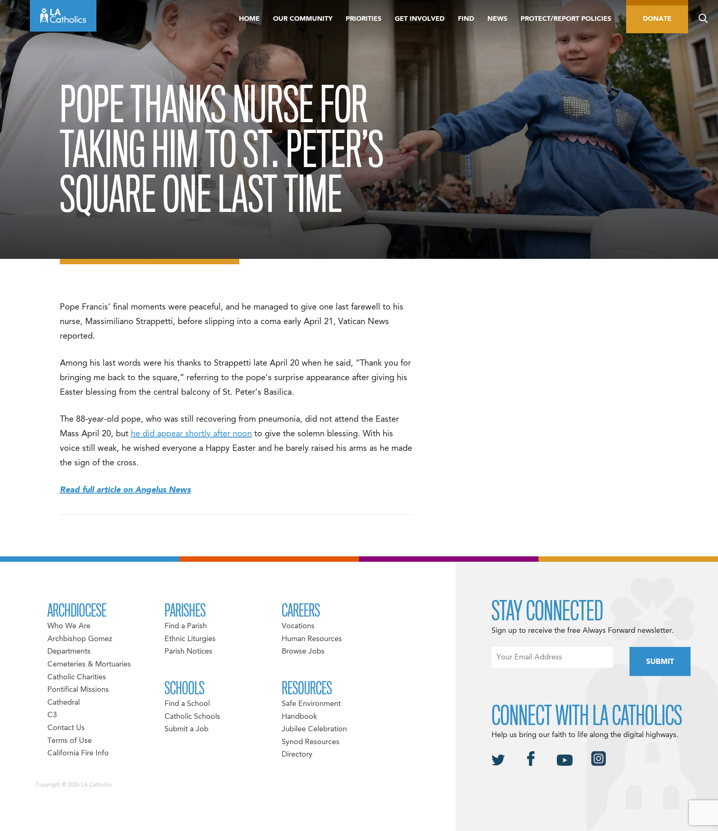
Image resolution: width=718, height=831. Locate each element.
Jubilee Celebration (314, 729)
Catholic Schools (192, 716)
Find (466, 19)
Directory (297, 754)
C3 (52, 715)
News (497, 19)
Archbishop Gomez (79, 639)
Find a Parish (186, 626)
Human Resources (312, 639)
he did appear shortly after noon (191, 434)
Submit (660, 662)
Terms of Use (69, 741)
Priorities (363, 19)
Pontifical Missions (78, 689)
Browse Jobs (303, 651)
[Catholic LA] (63, 16)
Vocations (298, 626)
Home (249, 19)
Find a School (187, 704)
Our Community (302, 19)
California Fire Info (78, 753)
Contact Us (66, 728)
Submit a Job (187, 729)
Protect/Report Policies (566, 19)
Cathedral (63, 702)
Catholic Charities (76, 677)
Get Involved (420, 19)
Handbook (299, 716)
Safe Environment (311, 704)
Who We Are (69, 626)
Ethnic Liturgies (190, 639)
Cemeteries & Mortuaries (89, 664)
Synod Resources (310, 742)
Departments (69, 651)
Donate (657, 19)
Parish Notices (188, 651)
